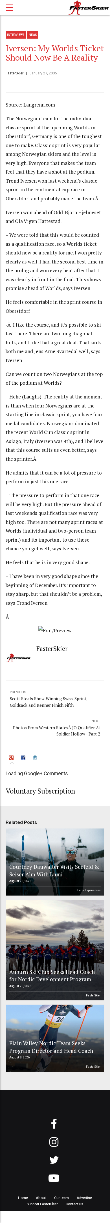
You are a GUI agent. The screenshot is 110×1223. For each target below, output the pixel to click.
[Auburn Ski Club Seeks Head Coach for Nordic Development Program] (54, 950)
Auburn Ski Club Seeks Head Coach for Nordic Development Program (52, 975)
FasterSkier (14, 73)
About (41, 1198)
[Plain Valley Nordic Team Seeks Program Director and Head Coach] (54, 1038)
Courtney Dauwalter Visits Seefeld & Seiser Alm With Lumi (54, 870)
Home (23, 1198)
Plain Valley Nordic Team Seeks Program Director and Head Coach (51, 1047)
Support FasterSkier (42, 1204)
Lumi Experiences (89, 890)
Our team (61, 1198)
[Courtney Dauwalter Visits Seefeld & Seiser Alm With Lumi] (54, 862)
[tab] (12, 758)
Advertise (84, 1198)
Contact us (74, 1204)
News (33, 34)
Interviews (16, 34)
